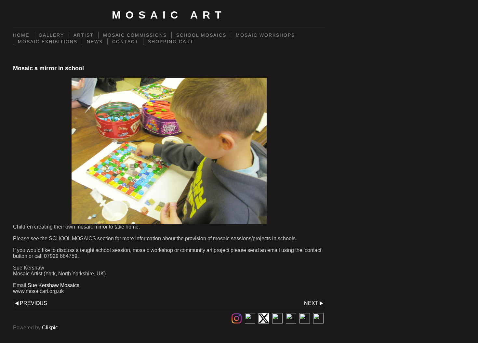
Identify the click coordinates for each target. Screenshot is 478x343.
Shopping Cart (171, 41)
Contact (125, 41)
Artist (83, 35)
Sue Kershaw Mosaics (53, 285)
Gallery (51, 35)
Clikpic (50, 327)
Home (21, 35)
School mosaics (201, 35)
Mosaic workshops (265, 35)
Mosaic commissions (135, 35)
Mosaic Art (169, 15)
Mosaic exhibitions (47, 41)
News (95, 41)
